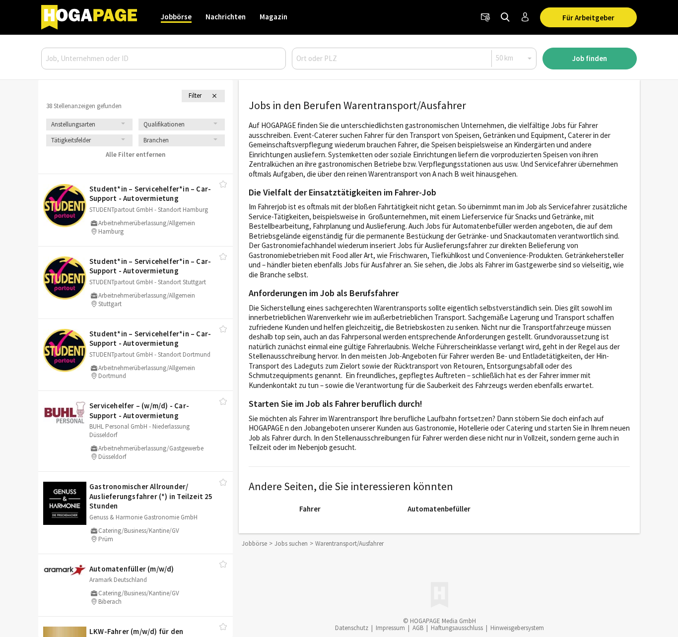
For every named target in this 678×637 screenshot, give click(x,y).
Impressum (390, 628)
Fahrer (310, 508)
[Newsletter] (485, 17)
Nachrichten (225, 16)
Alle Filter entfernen (135, 154)
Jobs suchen (291, 543)
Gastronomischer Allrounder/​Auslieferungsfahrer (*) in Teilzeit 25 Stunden (151, 496)
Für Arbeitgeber (588, 17)
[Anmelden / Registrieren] (525, 17)
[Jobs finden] (505, 17)
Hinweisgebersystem (517, 628)
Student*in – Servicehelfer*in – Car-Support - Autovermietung (150, 193)
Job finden (589, 58)
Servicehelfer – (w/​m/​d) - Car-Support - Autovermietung (139, 410)
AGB (417, 628)
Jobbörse (176, 16)
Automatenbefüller (439, 508)
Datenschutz (351, 628)
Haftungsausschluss (457, 628)
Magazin (273, 16)
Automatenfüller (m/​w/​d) (131, 568)
